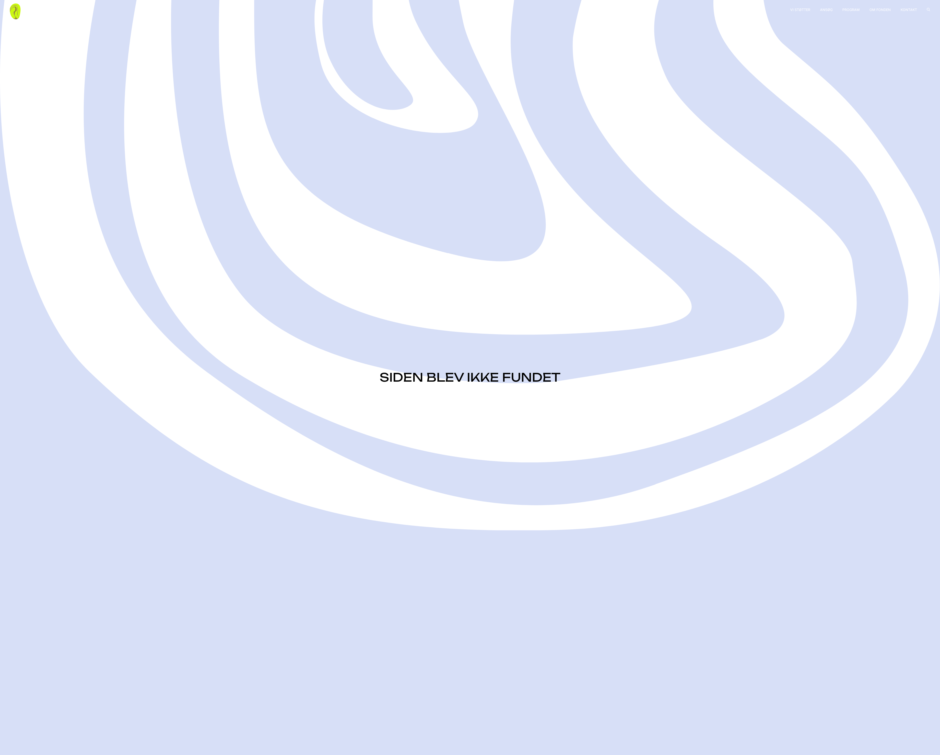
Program (851, 10)
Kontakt (909, 10)
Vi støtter (800, 10)
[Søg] (928, 9)
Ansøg (826, 10)
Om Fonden (880, 10)
